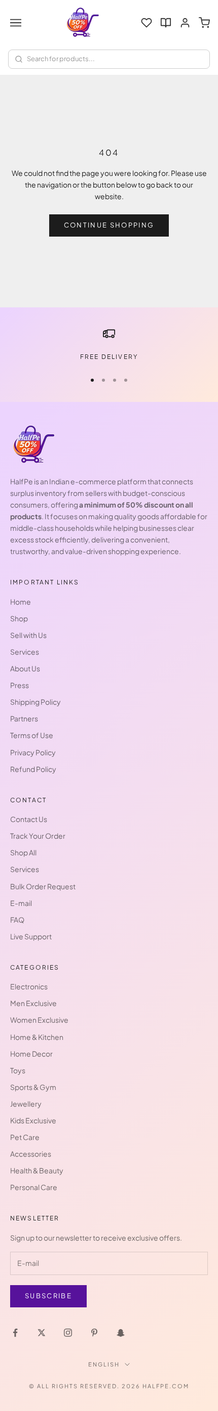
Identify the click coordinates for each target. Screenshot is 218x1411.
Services (24, 651)
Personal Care (33, 1187)
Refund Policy (33, 768)
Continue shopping (109, 225)
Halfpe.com (165, 1386)
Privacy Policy (33, 752)
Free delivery (109, 356)
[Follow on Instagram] (68, 1333)
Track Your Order (37, 835)
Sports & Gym (33, 1086)
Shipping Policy (35, 701)
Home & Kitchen (36, 1036)
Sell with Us (28, 635)
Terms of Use (31, 735)
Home (20, 601)
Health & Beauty (36, 1170)
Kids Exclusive (33, 1120)
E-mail (21, 902)
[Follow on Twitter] (42, 1333)
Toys (17, 1070)
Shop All (23, 852)
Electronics (29, 986)
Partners (24, 718)
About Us (25, 668)
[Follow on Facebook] (15, 1333)
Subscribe (48, 1296)
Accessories (30, 1153)
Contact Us (28, 819)
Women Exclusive (39, 1019)
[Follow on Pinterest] (94, 1333)
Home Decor (31, 1053)
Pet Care (25, 1137)
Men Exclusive (33, 1003)
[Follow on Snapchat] (121, 1333)
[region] (109, 345)
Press (19, 685)
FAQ (17, 919)
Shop (19, 618)
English (104, 1364)
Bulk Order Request (43, 886)
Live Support (31, 936)
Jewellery (26, 1103)
